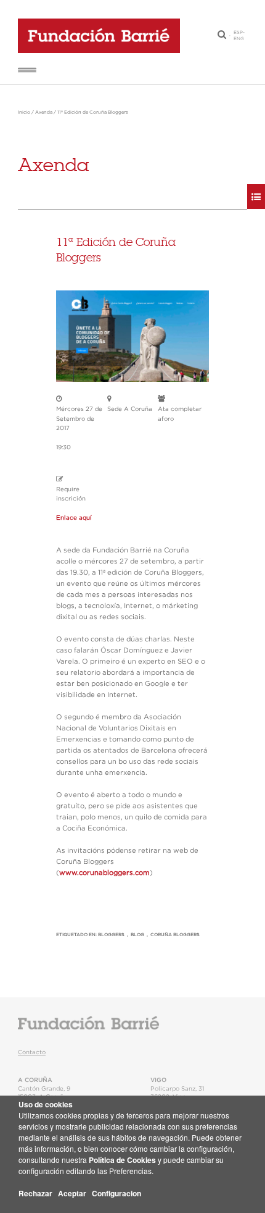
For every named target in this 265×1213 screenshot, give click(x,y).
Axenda (43, 112)
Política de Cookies (122, 1159)
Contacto (32, 1052)
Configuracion (116, 1193)
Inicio (24, 112)
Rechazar (35, 1193)
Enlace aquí (74, 518)
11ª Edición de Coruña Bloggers (92, 112)
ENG (239, 38)
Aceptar (72, 1193)
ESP (238, 32)
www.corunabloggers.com (104, 872)
